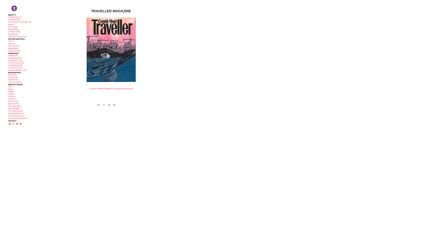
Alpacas (11, 96)
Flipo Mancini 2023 (16, 116)
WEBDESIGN (13, 53)
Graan (11, 24)
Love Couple (13, 101)
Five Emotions (14, 51)
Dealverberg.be (15, 58)
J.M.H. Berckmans (15, 111)
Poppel (11, 92)
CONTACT (12, 121)
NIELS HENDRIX (14, 109)
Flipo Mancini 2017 (16, 113)
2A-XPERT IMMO (14, 32)
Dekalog (12, 44)
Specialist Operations (18, 118)
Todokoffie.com (15, 60)
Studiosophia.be (15, 65)
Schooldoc (13, 77)
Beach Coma (13, 104)
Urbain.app (13, 56)
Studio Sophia (14, 20)
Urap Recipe (13, 80)
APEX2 (10, 41)
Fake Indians (13, 46)
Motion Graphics (16, 39)
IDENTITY (12, 15)
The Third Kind (14, 106)
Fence (10, 89)
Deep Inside (13, 34)
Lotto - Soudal (15, 82)
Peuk (10, 87)
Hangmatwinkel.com (17, 70)
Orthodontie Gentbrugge (19, 22)
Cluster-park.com (16, 63)
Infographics (14, 73)
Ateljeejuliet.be (15, 68)
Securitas (12, 75)
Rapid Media (13, 29)
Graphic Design (15, 84)
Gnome (11, 94)
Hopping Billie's (15, 17)
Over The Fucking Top (17, 37)
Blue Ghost (13, 27)
